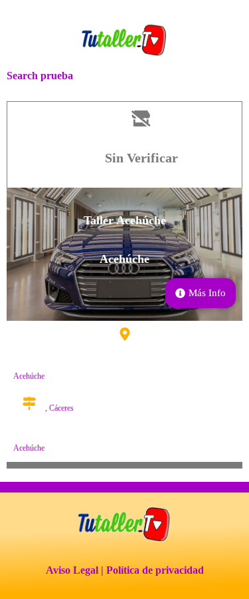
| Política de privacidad (152, 570)
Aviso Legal (72, 570)
